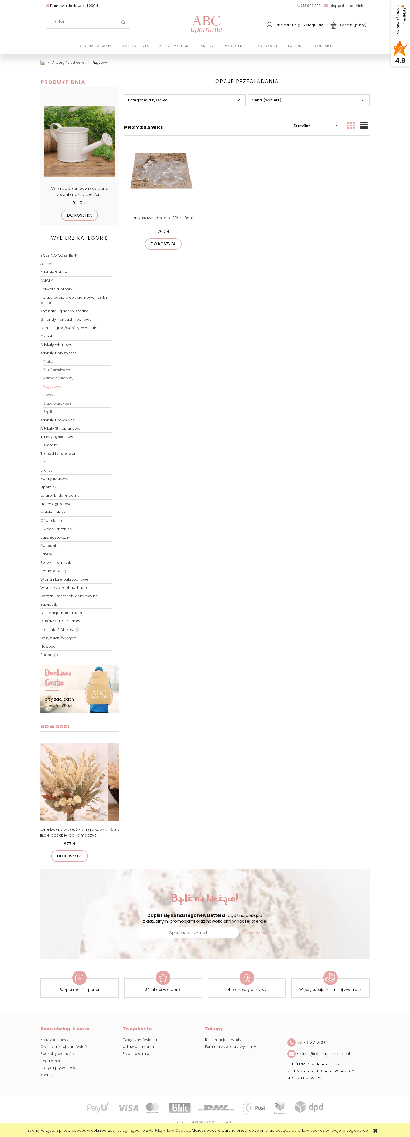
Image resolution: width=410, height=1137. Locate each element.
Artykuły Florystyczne (58, 353)
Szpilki (48, 411)
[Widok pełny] (364, 125)
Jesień (46, 264)
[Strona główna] (206, 24)
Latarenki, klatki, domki (60, 495)
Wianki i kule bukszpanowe (64, 579)
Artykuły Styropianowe (60, 428)
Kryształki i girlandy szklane (64, 311)
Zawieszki (48, 604)
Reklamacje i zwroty (223, 1039)
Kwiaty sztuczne (54, 478)
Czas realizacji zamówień (63, 1046)
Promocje (49, 654)
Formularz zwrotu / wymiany (230, 1046)
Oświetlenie (51, 520)
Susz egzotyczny (55, 537)
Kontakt (47, 1074)
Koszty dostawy (54, 1039)
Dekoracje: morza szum (61, 612)
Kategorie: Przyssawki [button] (148, 100)
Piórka (48, 361)
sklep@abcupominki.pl (348, 5)
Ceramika (49, 445)
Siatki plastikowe (57, 403)
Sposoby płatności (57, 1053)
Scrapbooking (53, 571)
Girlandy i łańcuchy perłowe (66, 319)
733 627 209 (310, 5)
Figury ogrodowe (56, 503)
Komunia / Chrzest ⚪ (59, 629)
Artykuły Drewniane (57, 420)
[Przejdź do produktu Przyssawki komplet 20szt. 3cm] (163, 178)
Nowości (48, 646)
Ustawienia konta (138, 1046)
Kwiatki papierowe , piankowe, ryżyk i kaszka (73, 300)
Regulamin (50, 1061)
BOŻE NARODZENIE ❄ (58, 255)
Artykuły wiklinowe (56, 344)
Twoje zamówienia (140, 1039)
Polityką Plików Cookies (169, 1130)
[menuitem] (95, 46)
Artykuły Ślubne (53, 272)
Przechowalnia (136, 1053)
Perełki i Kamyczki (56, 562)
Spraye (49, 395)
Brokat (46, 470)
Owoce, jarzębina (56, 529)
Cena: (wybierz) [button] (266, 100)
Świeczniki (49, 545)
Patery (46, 554)
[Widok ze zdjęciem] (351, 125)
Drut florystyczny (57, 369)
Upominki (48, 487)
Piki (43, 462)
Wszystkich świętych (58, 638)
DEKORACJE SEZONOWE (61, 621)
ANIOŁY (46, 280)
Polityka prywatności (58, 1068)
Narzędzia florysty (58, 378)
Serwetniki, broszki (56, 289)
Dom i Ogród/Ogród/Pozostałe (68, 327)
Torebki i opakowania (60, 453)
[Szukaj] (123, 22)
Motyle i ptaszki (54, 512)
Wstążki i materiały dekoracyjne (69, 596)
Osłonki (47, 336)
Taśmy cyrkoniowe (57, 436)
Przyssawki (52, 386)
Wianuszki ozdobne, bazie (63, 587)
